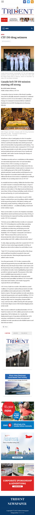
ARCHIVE (15, 333)
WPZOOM (21, 513)
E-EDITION (7, 333)
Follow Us (24, 333)
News (2, 34)
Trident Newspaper (17, 501)
